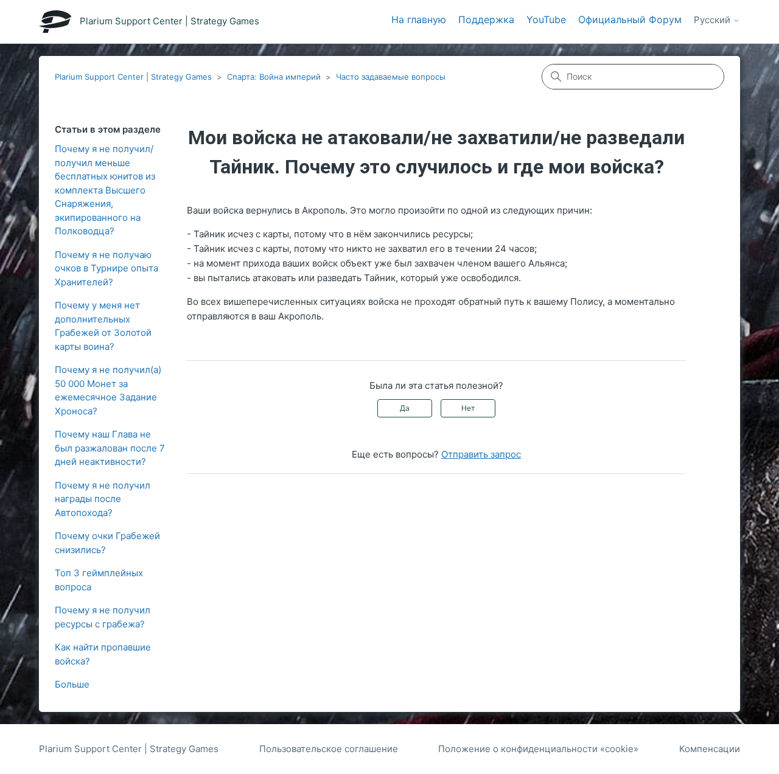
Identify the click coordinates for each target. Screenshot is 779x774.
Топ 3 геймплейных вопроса (99, 580)
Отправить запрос (481, 454)
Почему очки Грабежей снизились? (107, 543)
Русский (713, 20)
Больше (72, 684)
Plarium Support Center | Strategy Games (133, 77)
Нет (468, 408)
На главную (418, 19)
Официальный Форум (630, 19)
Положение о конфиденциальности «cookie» (538, 749)
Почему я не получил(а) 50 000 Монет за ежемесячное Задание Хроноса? (108, 390)
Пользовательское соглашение (328, 749)
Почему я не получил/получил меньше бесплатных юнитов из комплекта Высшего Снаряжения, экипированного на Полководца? (105, 190)
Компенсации (709, 749)
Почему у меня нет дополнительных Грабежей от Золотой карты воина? (103, 325)
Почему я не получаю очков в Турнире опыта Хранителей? (106, 268)
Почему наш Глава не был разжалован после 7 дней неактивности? (110, 447)
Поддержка (486, 19)
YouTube (546, 19)
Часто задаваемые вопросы (390, 77)
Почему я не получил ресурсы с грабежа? (102, 617)
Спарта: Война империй (274, 77)
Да (405, 408)
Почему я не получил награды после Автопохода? (102, 498)
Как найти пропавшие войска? (103, 654)
